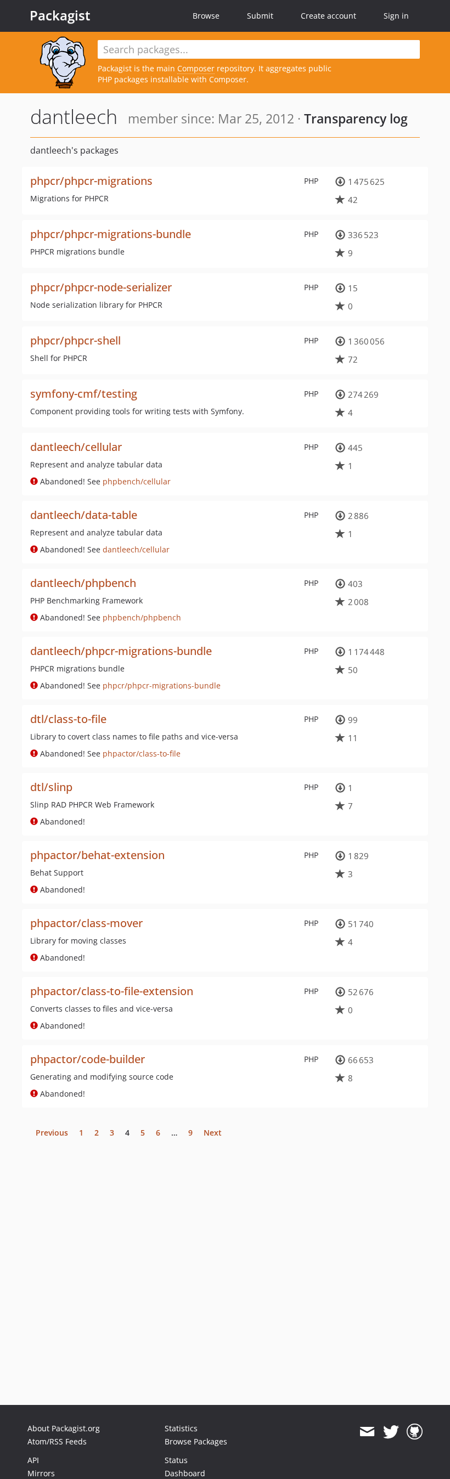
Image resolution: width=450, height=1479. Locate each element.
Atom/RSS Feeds (57, 1441)
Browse (206, 15)
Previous (52, 1132)
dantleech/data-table (83, 514)
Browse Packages (196, 1441)
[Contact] (367, 1432)
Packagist (60, 15)
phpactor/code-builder (87, 1059)
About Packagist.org (63, 1428)
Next (213, 1132)
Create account (328, 15)
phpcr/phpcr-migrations (91, 180)
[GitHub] (415, 1432)
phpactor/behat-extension (97, 855)
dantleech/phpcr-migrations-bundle (121, 650)
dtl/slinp (51, 787)
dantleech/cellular (76, 446)
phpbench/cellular (137, 481)
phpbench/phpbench (142, 617)
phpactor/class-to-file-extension (111, 991)
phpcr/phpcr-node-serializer (101, 287)
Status (176, 1460)
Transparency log (356, 118)
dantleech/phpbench (83, 582)
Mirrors (41, 1473)
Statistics (181, 1428)
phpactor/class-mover (86, 923)
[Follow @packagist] (391, 1432)
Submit (260, 15)
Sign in (396, 15)
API (33, 1460)
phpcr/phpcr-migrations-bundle (110, 234)
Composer (196, 68)
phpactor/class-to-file (142, 753)
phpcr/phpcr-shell (75, 340)
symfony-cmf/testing (83, 393)
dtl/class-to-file (68, 719)
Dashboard (185, 1473)
